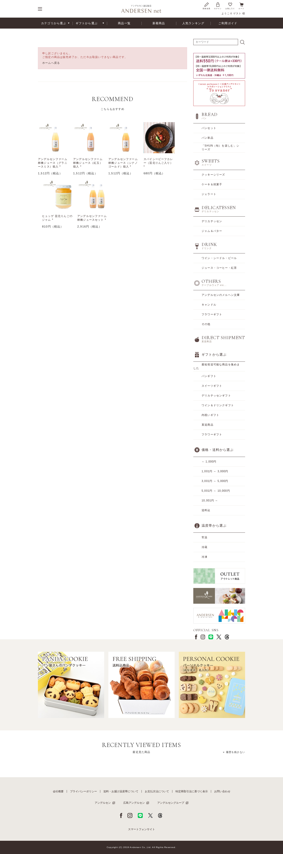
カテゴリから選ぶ (53, 23)
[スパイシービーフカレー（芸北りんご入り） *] (159, 137)
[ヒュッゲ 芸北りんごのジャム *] (57, 194)
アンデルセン (103, 802)
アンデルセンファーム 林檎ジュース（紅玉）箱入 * (88, 163)
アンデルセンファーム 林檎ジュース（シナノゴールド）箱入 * (123, 163)
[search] (242, 42)
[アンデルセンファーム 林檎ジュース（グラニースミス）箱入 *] (53, 137)
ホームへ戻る (51, 62)
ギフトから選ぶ (87, 23)
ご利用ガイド (227, 23)
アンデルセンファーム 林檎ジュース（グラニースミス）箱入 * (52, 163)
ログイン (218, 9)
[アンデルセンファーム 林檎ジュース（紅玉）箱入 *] (88, 137)
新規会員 (206, 9)
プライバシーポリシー (83, 791)
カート (241, 9)
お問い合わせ (222, 791)
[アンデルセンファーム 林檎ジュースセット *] (92, 194)
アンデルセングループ (170, 802)
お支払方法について (157, 791)
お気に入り (230, 9)
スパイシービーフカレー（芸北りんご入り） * (158, 163)
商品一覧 (124, 23)
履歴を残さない (235, 752)
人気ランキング (193, 23)
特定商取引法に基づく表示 (191, 791)
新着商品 (158, 23)
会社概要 (58, 791)
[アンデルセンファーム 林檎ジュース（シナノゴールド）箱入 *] (123, 137)
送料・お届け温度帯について (120, 791)
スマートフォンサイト (141, 829)
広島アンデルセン (134, 802)
